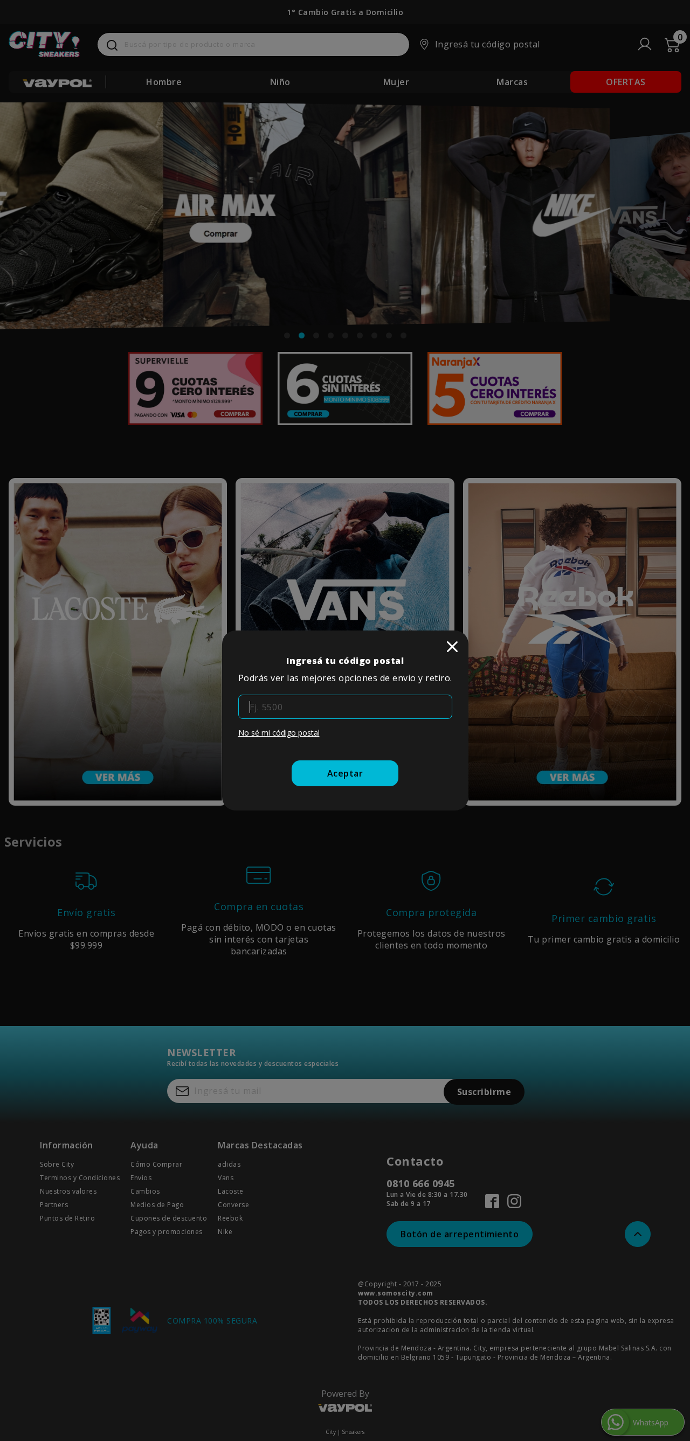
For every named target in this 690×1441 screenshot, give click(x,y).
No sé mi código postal (279, 733)
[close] (452, 646)
